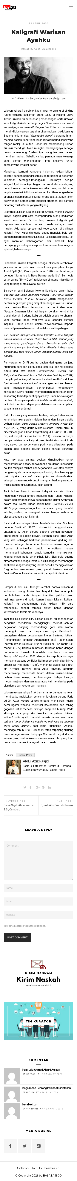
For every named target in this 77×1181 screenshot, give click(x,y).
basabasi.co (51, 1168)
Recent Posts (25, 755)
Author (9, 755)
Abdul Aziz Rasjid (45, 48)
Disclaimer (22, 1168)
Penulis (37, 1168)
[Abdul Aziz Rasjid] (13, 772)
